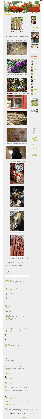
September (33, 130)
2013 (31, 125)
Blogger (25, 417)
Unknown (7, 286)
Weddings (14, 12)
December (33, 127)
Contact (17, 12)
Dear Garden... (35, 86)
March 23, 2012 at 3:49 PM (9, 373)
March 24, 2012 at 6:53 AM (9, 383)
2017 (31, 121)
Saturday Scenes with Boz (34, 137)
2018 (31, 120)
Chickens (27, 12)
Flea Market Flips (31, 12)
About (8, 12)
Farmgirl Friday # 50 (9, 276)
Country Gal (7, 344)
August (33, 131)
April (32, 135)
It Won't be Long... (36, 79)
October (33, 129)
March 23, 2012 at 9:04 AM (9, 342)
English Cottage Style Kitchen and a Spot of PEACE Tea (36, 63)
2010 (31, 163)
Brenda (7, 365)
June (32, 133)
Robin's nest (7, 315)
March (32, 136)
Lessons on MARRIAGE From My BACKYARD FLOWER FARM (35, 141)
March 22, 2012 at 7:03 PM (9, 307)
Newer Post (6, 401)
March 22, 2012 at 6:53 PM (9, 295)
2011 (31, 162)
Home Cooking (36, 12)
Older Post (28, 401)
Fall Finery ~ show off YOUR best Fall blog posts (36, 70)
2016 (31, 122)
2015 (31, 123)
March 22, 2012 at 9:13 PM (9, 319)
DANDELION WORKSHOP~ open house (36, 83)
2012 (31, 126)
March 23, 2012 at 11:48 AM (9, 353)
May (32, 134)
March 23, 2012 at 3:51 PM (9, 378)
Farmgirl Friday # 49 (34, 150)
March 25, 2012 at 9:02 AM (9, 398)
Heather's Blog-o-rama (8, 280)
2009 (31, 164)
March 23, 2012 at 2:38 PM (9, 369)
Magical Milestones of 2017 (34, 27)
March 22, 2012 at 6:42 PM (9, 289)
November (33, 128)
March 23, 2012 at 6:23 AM (9, 331)
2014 (31, 124)
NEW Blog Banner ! (34, 139)
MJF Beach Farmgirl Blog (22, 12)
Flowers (11, 12)
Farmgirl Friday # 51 (34, 138)
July (32, 132)
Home (5, 12)
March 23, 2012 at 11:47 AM (9, 346)
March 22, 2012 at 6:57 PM (9, 301)
